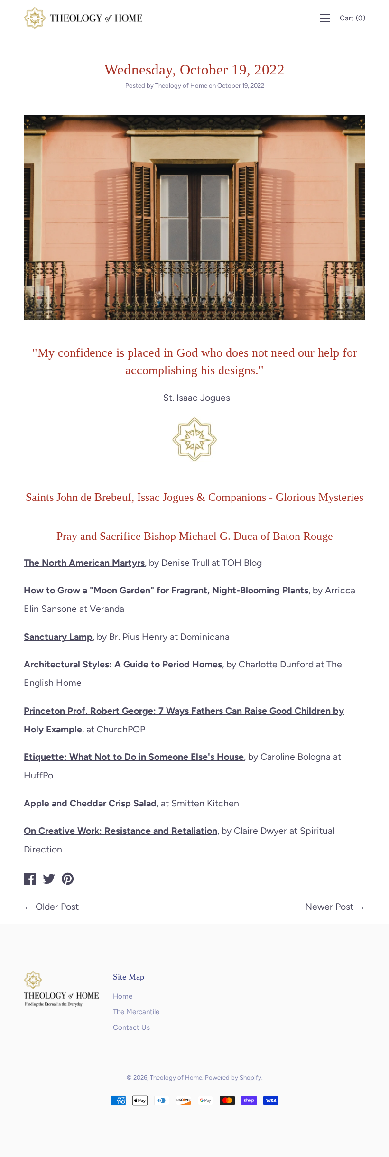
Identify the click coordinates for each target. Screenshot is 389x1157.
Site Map (128, 976)
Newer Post (329, 906)
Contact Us (131, 1027)
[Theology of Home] (30, 880)
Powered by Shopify (233, 1077)
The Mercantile (136, 1012)
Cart (352, 18)
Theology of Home (176, 1077)
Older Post (57, 906)
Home (122, 996)
